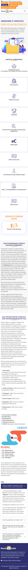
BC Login (4, 3)
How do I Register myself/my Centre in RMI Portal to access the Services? (12, 486)
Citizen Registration (9, 7)
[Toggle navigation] (25, 10)
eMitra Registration (15, 3)
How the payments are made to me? (12, 520)
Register (14, 5)
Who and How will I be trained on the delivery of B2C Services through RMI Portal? (12, 527)
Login (5, 5)
